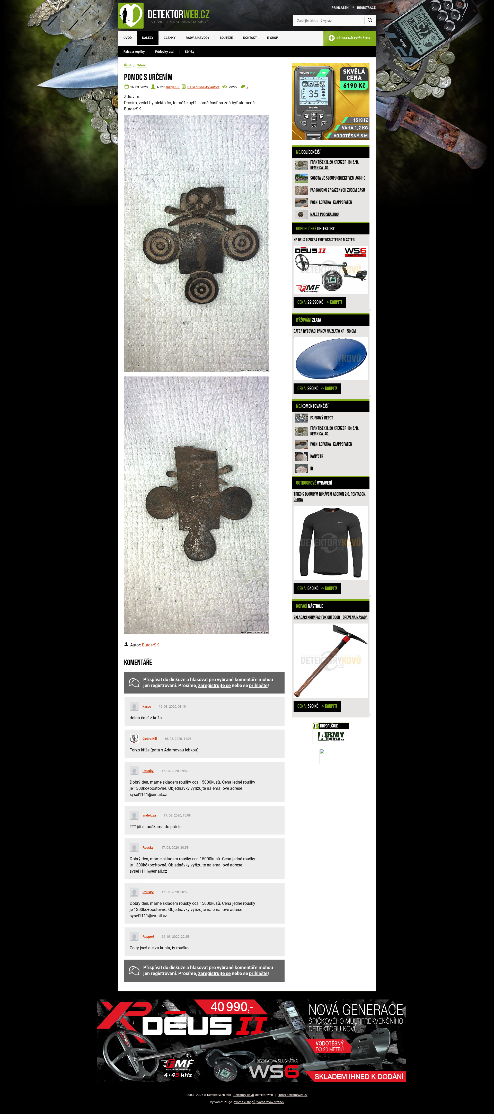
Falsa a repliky (134, 52)
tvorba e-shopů (244, 1102)
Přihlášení (340, 8)
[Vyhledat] (370, 20)
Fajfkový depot (321, 418)
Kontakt (250, 38)
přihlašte (258, 685)
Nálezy (147, 38)
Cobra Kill (150, 739)
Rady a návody (197, 38)
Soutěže (226, 38)
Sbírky (190, 52)
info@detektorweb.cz (292, 1095)
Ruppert (148, 936)
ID (311, 468)
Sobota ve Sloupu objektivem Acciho (337, 178)
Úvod (127, 38)
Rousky (148, 771)
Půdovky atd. (164, 52)
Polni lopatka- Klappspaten (331, 202)
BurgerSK (173, 87)
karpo (147, 706)
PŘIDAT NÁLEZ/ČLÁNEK (352, 38)
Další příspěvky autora (203, 87)
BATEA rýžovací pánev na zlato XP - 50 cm (325, 331)
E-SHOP (272, 38)
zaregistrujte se (214, 685)
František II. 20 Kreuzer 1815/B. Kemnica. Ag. (334, 165)
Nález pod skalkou (324, 214)
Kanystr (316, 456)
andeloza (149, 815)
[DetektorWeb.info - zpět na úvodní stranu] (167, 15)
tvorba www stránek (270, 1102)
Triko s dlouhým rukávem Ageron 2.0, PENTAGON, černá (330, 497)
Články (169, 38)
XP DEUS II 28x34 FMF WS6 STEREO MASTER (324, 240)
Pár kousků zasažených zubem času (337, 190)
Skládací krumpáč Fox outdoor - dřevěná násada (330, 617)
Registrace (366, 8)
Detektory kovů (243, 1095)
